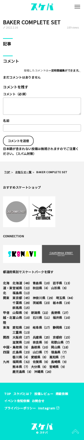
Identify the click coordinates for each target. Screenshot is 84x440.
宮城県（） (22, 288)
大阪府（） (22, 337)
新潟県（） (40, 312)
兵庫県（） (42, 337)
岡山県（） (60, 347)
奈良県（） (41, 342)
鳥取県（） (21, 347)
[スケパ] (42, 6)
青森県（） (42, 283)
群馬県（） (22, 307)
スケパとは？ (22, 393)
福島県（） (22, 292)
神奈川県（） (44, 297)
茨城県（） (42, 302)
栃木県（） (62, 302)
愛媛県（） (39, 357)
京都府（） (62, 337)
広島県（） (22, 352)
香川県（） (21, 357)
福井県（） (62, 317)
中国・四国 (7, 349)
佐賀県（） (41, 361)
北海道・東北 (7, 288)
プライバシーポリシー (20, 408)
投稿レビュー (43, 393)
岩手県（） (62, 283)
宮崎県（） (58, 366)
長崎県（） (59, 361)
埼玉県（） (65, 297)
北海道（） (22, 283)
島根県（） (40, 347)
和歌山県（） (61, 342)
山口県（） (41, 352)
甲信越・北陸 (7, 317)
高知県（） (58, 357)
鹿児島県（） (22, 371)
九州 (6, 361)
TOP (7, 393)
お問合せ (38, 400)
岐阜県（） (42, 327)
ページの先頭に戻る (75, 431)
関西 (6, 337)
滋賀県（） (22, 342)
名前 (6, 120)
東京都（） (22, 297)
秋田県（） (41, 288)
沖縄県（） (43, 371)
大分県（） (39, 366)
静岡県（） (62, 327)
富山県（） (22, 317)
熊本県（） (21, 366)
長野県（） (60, 312)
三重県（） (22, 332)
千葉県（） (22, 302)
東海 (6, 327)
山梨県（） (21, 312)
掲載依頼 (62, 393)
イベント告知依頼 (17, 400)
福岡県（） (22, 361)
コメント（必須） (15, 94)
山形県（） (59, 288)
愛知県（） (22, 327)
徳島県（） (59, 352)
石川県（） (42, 317)
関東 (6, 297)
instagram (47, 408)
